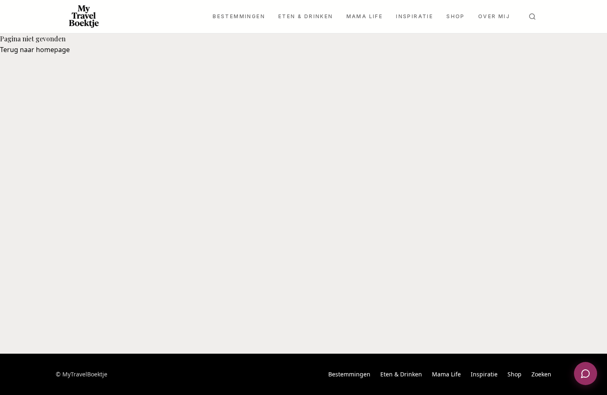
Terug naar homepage (35, 49)
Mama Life (364, 16)
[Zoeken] (532, 16)
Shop (455, 16)
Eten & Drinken (305, 16)
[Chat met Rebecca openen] (585, 373)
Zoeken (541, 374)
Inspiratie (414, 16)
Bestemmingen (239, 16)
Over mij (494, 16)
